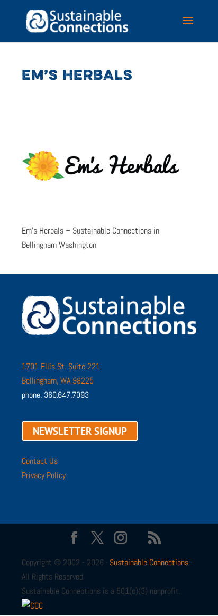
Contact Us (40, 460)
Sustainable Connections (149, 562)
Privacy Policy (44, 475)
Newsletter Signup (80, 430)
